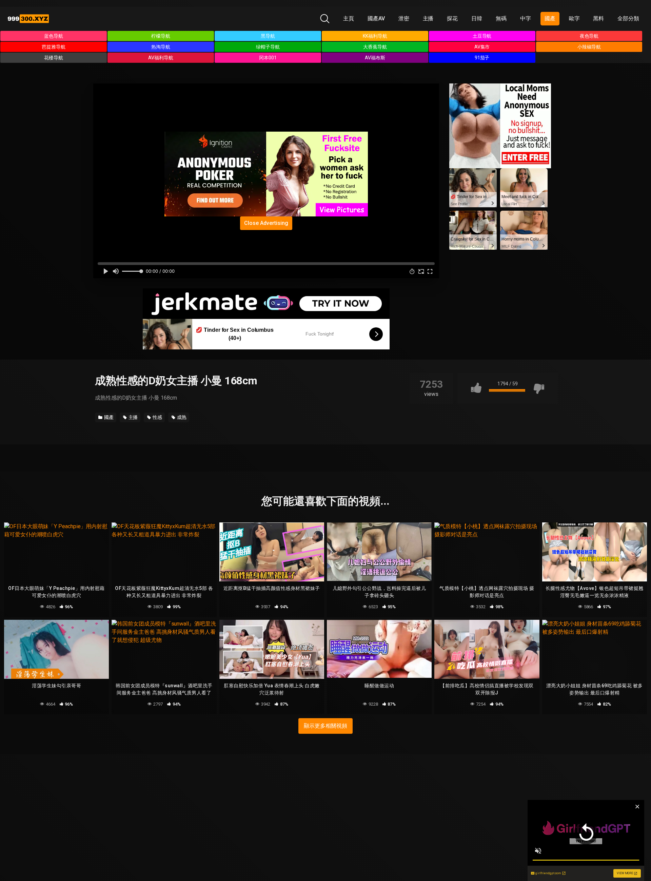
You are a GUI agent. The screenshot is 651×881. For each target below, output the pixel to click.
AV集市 (482, 47)
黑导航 (268, 36)
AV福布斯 (375, 57)
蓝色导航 (53, 36)
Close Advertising (266, 223)
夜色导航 (589, 36)
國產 (550, 18)
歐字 (574, 18)
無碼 (501, 18)
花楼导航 (53, 57)
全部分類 (628, 18)
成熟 (181, 417)
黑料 (598, 18)
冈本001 (268, 57)
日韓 (476, 18)
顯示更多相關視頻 (325, 726)
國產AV (376, 18)
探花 (452, 18)
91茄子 (482, 57)
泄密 (403, 18)
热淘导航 (160, 47)
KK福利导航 (375, 36)
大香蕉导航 (375, 47)
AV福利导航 (160, 57)
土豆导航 (482, 36)
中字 (525, 18)
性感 (157, 417)
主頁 (348, 18)
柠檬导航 (160, 36)
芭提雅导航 (53, 47)
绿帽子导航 (268, 47)
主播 (428, 18)
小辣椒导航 (589, 47)
